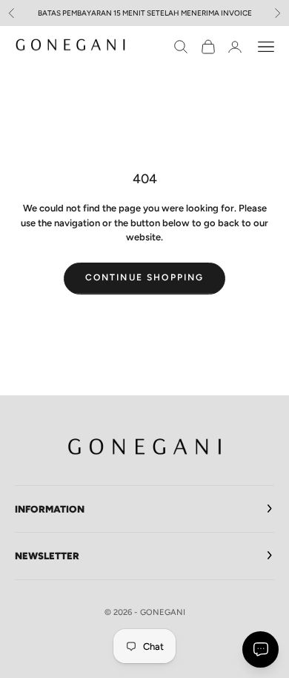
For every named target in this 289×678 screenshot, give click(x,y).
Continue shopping (145, 277)
